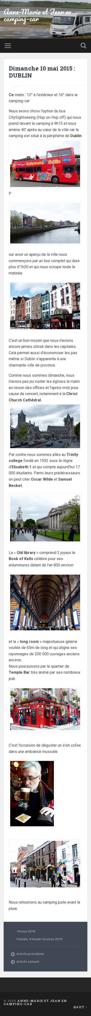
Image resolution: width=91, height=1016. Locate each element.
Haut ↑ (80, 1007)
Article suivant (28, 961)
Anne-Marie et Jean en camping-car (37, 15)
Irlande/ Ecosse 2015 (46, 939)
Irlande (22, 939)
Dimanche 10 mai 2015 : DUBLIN (42, 71)
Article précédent (30, 954)
